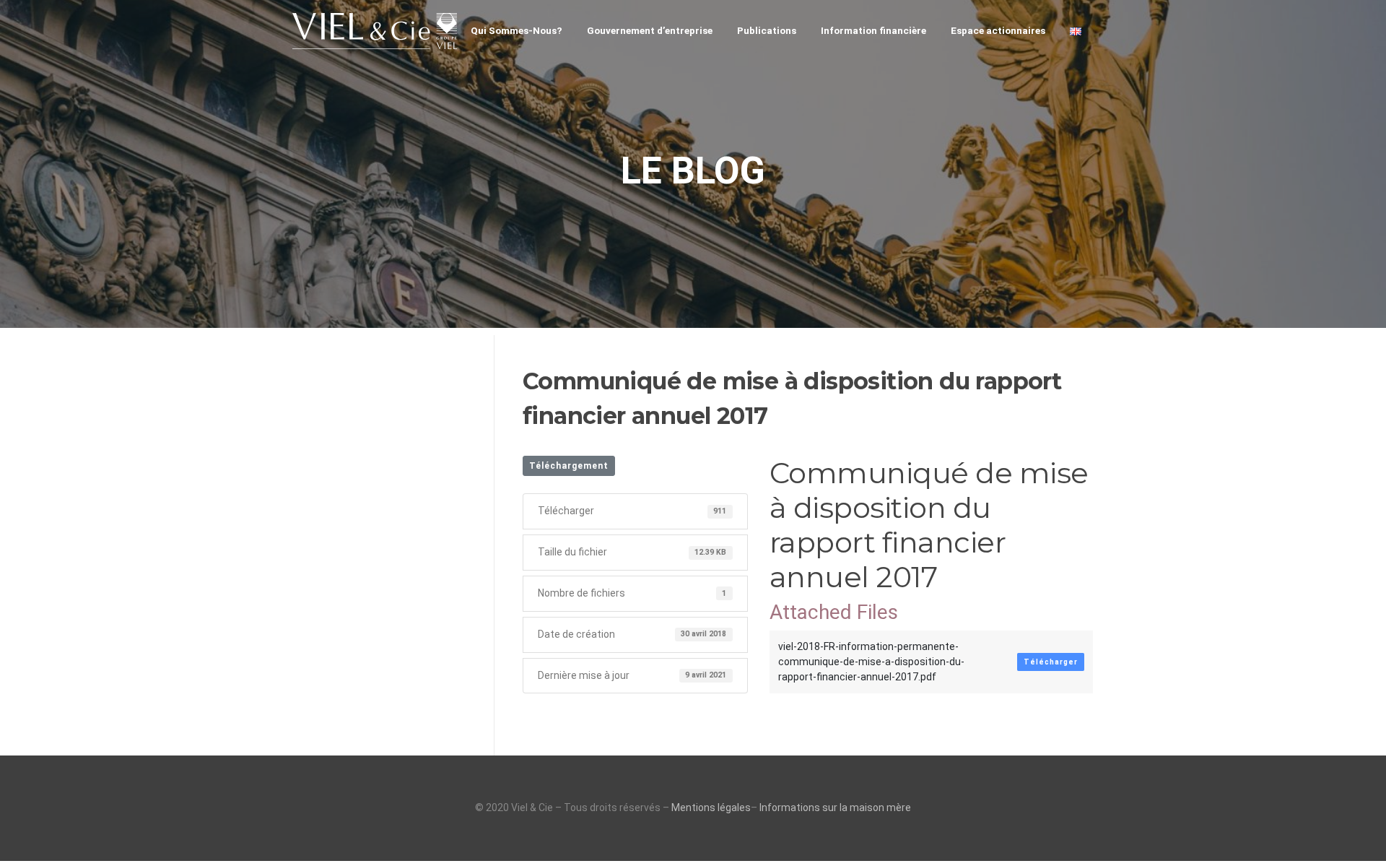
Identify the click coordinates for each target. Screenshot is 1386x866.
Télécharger (1051, 662)
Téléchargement (569, 466)
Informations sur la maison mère (835, 807)
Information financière (873, 30)
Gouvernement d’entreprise (649, 30)
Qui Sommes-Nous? (516, 30)
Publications (766, 30)
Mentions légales (711, 807)
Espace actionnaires (998, 30)
